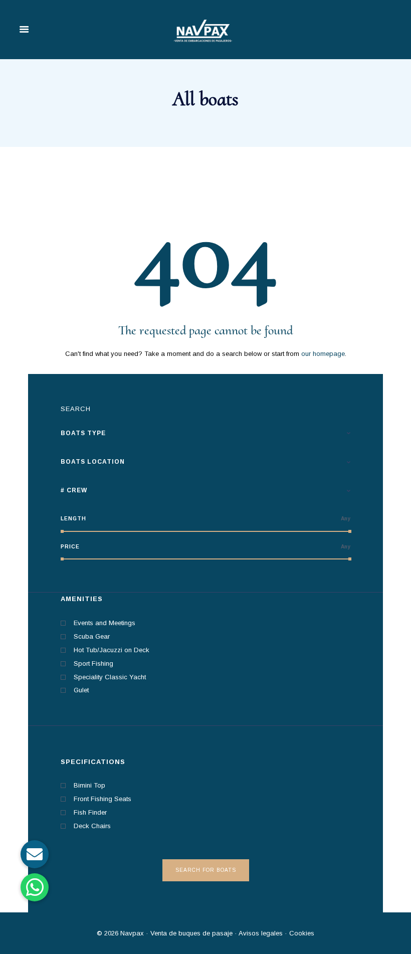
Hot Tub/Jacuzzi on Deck (111, 650)
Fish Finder (90, 812)
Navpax (132, 933)
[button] (35, 887)
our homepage (323, 353)
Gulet (81, 690)
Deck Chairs (92, 826)
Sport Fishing (93, 663)
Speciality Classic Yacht (110, 677)
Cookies (301, 933)
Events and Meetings (104, 623)
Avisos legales (260, 933)
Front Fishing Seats (102, 799)
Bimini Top (89, 785)
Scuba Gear (92, 636)
